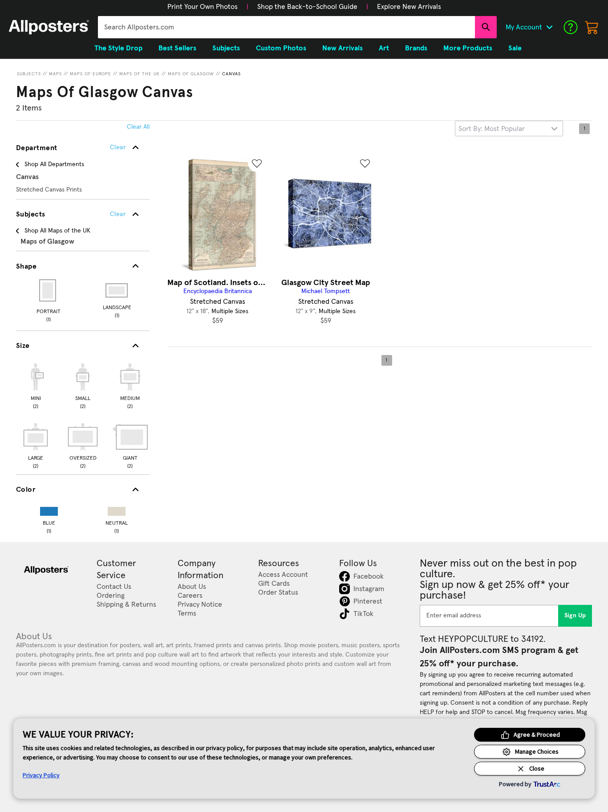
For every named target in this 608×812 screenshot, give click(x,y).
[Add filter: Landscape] (117, 290)
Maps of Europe (90, 74)
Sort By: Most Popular (491, 128)
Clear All (138, 127)
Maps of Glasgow (191, 74)
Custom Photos (281, 48)
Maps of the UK (139, 74)
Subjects (29, 74)
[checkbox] (35, 385)
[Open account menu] (549, 27)
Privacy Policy (41, 775)
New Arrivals (342, 48)
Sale (515, 48)
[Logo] (49, 27)
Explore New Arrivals (409, 6)
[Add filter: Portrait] (48, 290)
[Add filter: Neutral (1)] (116, 509)
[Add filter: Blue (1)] (49, 509)
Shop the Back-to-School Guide (307, 6)
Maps (55, 74)
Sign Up (575, 615)
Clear (118, 214)
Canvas (231, 74)
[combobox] (286, 27)
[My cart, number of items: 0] (592, 27)
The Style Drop (118, 48)
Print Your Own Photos (202, 6)
